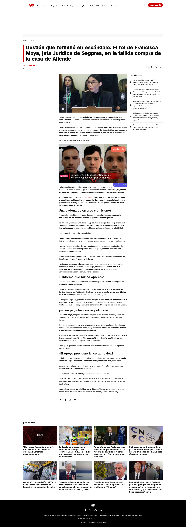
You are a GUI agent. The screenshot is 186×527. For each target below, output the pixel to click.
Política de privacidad (74, 515)
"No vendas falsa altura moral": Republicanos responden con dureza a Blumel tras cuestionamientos (146, 82)
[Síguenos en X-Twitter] (90, 510)
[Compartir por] (161, 67)
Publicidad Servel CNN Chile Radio (131, 515)
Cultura (105, 6)
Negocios (55, 6)
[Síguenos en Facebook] (85, 510)
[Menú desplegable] (25, 5)
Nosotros (64, 515)
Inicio (25, 40)
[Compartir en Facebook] (151, 67)
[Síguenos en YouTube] (100, 510)
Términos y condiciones (90, 515)
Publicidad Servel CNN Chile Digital (109, 515)
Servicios (114, 6)
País (38, 6)
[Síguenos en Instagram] (95, 510)
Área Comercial (49, 515)
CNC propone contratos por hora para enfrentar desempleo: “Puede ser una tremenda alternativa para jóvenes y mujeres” (146, 116)
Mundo (45, 6)
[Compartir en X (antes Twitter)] (156, 67)
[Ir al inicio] (31, 5)
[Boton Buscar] (144, 5)
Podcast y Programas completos (74, 6)
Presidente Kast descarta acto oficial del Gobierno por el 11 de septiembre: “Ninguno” (109, 485)
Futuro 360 (94, 6)
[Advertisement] (39, 197)
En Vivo (57, 515)
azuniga (29, 69)
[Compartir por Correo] (147, 67)
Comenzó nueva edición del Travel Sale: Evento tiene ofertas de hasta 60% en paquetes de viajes (146, 127)
